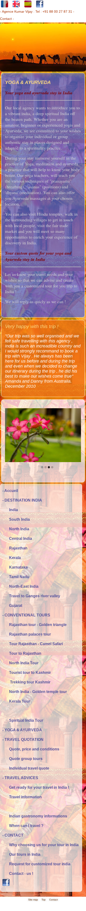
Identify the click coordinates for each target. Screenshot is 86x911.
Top (44, 899)
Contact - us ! (17, 874)
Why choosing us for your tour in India (40, 845)
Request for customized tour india (36, 864)
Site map (33, 899)
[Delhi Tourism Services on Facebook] (41, 883)
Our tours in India (21, 854)
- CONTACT (12, 835)
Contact (6, 19)
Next (65, 414)
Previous (20, 414)
